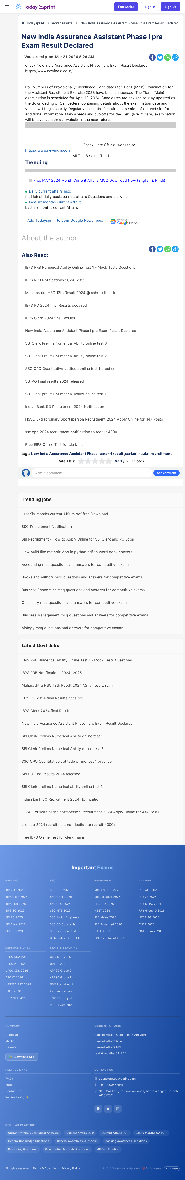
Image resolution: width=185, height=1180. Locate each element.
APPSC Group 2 (61, 970)
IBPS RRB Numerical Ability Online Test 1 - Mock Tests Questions (80, 267)
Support (11, 1084)
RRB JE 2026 (148, 896)
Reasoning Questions (22, 1149)
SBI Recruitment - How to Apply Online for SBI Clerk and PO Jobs (78, 539)
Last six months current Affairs (55, 202)
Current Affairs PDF (108, 1047)
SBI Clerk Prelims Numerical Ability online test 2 (66, 356)
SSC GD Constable (62, 924)
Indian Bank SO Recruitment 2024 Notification (64, 406)
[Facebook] (98, 1109)
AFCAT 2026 (14, 977)
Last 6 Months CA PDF (110, 1053)
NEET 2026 (102, 910)
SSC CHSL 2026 (61, 896)
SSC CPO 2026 (60, 903)
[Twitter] (108, 1109)
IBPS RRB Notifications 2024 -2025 (55, 280)
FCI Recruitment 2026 (109, 938)
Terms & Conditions (46, 1168)
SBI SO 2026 (14, 931)
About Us (12, 1035)
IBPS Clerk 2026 (16, 896)
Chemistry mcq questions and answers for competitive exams (74, 602)
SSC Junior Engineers (64, 917)
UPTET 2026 (58, 964)
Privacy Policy (70, 1168)
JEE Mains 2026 (105, 917)
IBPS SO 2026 (15, 910)
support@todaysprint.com (117, 1078)
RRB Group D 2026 (152, 910)
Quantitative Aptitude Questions (67, 1149)
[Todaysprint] (36, 7)
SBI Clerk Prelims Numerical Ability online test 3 (66, 343)
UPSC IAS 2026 (16, 964)
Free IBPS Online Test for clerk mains (56, 444)
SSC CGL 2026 (60, 890)
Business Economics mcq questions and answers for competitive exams (83, 590)
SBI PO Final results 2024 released (54, 381)
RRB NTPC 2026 (150, 903)
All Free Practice (108, 1149)
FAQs (9, 1078)
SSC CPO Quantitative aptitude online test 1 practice (70, 368)
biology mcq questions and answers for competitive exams (72, 627)
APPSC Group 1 (60, 977)
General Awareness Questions (77, 1141)
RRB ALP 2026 (149, 890)
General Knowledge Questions (28, 1141)
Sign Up (171, 7)
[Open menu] (7, 6)
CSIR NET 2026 (60, 957)
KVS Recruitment (61, 991)
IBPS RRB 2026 (15, 903)
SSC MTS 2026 (60, 910)
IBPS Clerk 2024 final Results (50, 318)
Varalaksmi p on (59, 56)
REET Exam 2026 (62, 1005)
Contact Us (13, 1091)
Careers (10, 1047)
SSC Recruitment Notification (47, 526)
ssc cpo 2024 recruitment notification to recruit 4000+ (72, 432)
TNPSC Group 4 (61, 998)
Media (9, 1041)
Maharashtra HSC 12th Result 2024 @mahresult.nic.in (70, 292)
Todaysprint (34, 23)
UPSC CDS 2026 (16, 970)
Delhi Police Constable (65, 938)
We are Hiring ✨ (17, 1097)
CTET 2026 (13, 991)
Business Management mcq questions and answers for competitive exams (85, 615)
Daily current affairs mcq (50, 191)
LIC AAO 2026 (104, 903)
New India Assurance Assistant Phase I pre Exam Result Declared (130, 23)
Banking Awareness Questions (126, 1141)
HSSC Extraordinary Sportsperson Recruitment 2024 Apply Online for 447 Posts (94, 419)
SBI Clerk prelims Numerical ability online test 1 (65, 394)
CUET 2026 (147, 924)
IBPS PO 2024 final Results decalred (56, 305)
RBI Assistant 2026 (107, 896)
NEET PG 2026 (149, 917)
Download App (24, 1056)
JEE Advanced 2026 (108, 924)
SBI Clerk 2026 (15, 924)
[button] (166, 473)
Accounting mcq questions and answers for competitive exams (76, 564)
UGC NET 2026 (16, 998)
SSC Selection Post (63, 931)
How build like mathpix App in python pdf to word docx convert (77, 552)
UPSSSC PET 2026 (18, 984)
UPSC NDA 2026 (16, 957)
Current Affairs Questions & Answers (120, 1035)
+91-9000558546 (111, 1084)
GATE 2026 (102, 931)
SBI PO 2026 (14, 917)
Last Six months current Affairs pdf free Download (65, 514)
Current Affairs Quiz (108, 1041)
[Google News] (118, 1109)
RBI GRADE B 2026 (107, 890)
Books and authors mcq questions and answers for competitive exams (82, 577)
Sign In (150, 7)
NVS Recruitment (61, 984)
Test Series (126, 7)
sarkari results (61, 23)
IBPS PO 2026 (15, 890)
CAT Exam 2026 (150, 931)
